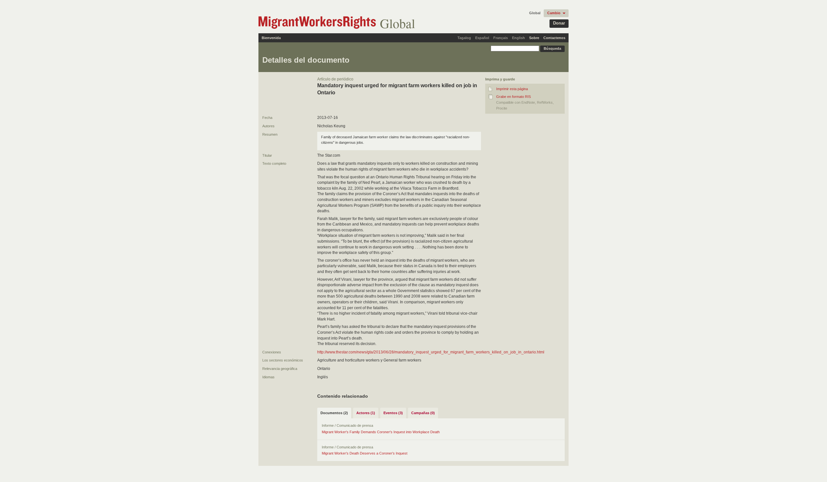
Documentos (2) (334, 413)
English (518, 38)
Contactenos (554, 38)
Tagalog (464, 38)
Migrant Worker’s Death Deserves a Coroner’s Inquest (364, 453)
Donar (559, 23)
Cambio (553, 13)
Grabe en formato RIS (513, 97)
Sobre (534, 38)
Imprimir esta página (512, 89)
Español (482, 38)
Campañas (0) (423, 413)
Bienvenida (271, 38)
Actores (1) (365, 413)
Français (500, 38)
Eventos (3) (393, 413)
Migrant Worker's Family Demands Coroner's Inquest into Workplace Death (381, 432)
